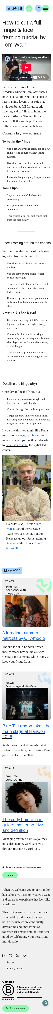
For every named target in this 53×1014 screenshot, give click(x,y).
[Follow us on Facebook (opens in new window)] (17, 955)
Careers (11, 961)
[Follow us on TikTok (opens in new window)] (24, 955)
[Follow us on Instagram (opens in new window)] (3, 955)
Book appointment (16, 1008)
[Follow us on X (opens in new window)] (10, 955)
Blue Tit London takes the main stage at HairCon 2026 (26, 731)
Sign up (10, 875)
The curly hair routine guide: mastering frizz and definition (22, 825)
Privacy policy (15, 968)
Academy (12, 543)
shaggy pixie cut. (29, 435)
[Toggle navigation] (45, 8)
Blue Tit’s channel (17, 445)
